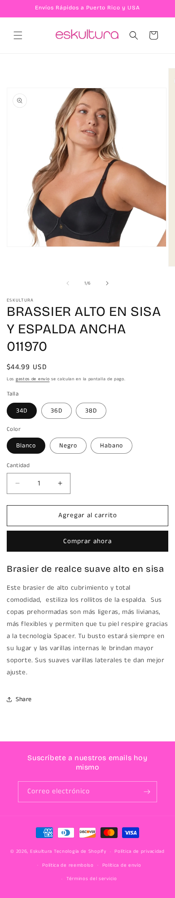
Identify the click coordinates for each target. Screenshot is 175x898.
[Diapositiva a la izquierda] (68, 283)
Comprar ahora (87, 541)
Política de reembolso (68, 865)
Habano (111, 445)
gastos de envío (33, 379)
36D (56, 410)
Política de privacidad (139, 851)
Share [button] (24, 699)
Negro (68, 445)
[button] (18, 35)
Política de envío (121, 865)
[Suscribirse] (147, 791)
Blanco (26, 445)
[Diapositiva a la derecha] (107, 283)
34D (21, 410)
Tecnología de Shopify (80, 851)
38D (91, 410)
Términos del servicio (91, 878)
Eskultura (41, 851)
